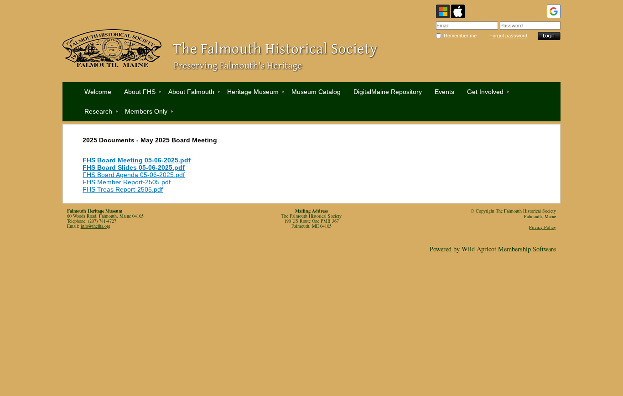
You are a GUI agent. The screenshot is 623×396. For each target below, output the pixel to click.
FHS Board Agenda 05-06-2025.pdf (134, 174)
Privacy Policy (542, 227)
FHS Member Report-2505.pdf (127, 182)
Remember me (460, 35)
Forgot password (508, 35)
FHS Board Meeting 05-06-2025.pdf (137, 160)
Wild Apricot (479, 249)
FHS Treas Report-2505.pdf (123, 189)
